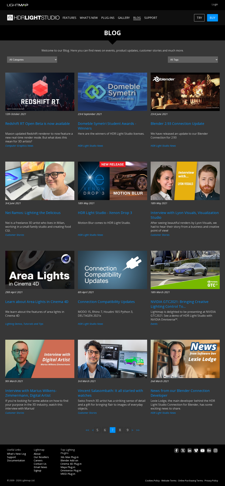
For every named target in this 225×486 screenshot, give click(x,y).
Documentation (16, 460)
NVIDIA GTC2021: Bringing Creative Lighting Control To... (179, 304)
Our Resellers (41, 457)
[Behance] (209, 450)
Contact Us (40, 463)
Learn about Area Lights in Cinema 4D (36, 301)
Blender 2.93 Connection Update (177, 123)
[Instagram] (215, 450)
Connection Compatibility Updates (106, 301)
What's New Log (16, 453)
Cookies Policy (152, 480)
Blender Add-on (69, 460)
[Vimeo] (196, 450)
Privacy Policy (211, 480)
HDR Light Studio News (90, 145)
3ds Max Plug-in (69, 457)
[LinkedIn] (189, 450)
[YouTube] (202, 450)
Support (11, 457)
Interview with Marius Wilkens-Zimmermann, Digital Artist (31, 393)
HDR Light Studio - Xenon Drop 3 (105, 212)
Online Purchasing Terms (190, 480)
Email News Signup (40, 468)
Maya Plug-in (67, 467)
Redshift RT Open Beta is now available (37, 123)
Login (215, 4)
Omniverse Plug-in (70, 470)
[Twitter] (183, 450)
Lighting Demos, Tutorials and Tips (24, 323)
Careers (38, 460)
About (37, 453)
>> (138, 430)
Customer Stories (14, 234)
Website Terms (168, 480)
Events (154, 323)
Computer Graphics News (19, 145)
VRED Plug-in (67, 473)
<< (87, 430)
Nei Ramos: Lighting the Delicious (33, 212)
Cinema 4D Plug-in (71, 463)
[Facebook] (176, 450)
